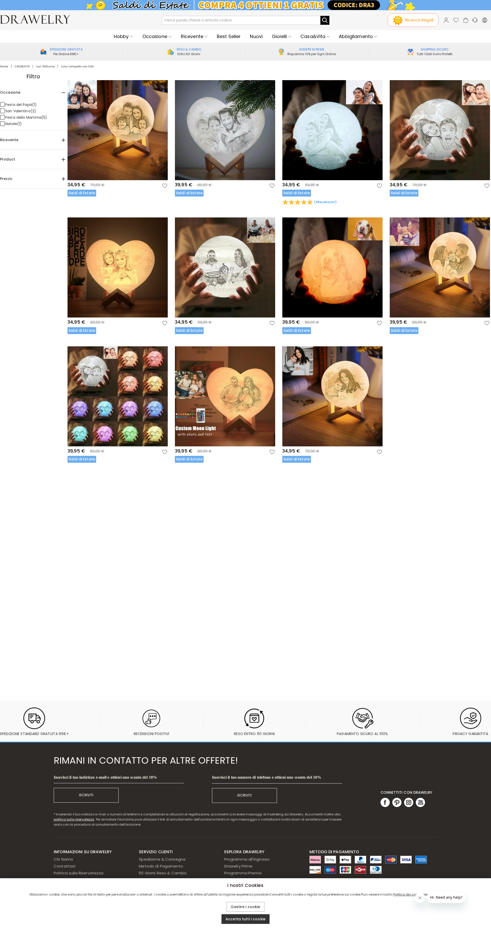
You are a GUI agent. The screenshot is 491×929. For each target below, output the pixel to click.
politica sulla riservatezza (74, 819)
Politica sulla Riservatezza (79, 873)
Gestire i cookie (245, 906)
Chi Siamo (63, 859)
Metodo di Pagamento (161, 866)
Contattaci (64, 866)
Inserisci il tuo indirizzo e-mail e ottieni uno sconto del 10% (105, 777)
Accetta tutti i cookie (245, 919)
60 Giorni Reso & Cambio (163, 873)
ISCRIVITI (86, 795)
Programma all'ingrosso (247, 859)
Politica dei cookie (407, 894)
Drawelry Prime (238, 866)
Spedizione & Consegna (162, 859)
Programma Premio (243, 873)
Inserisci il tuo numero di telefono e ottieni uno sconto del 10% (266, 777)
